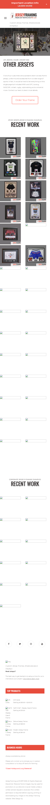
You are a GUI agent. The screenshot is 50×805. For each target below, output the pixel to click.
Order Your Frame (25, 100)
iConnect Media (28, 799)
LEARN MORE (25, 5)
